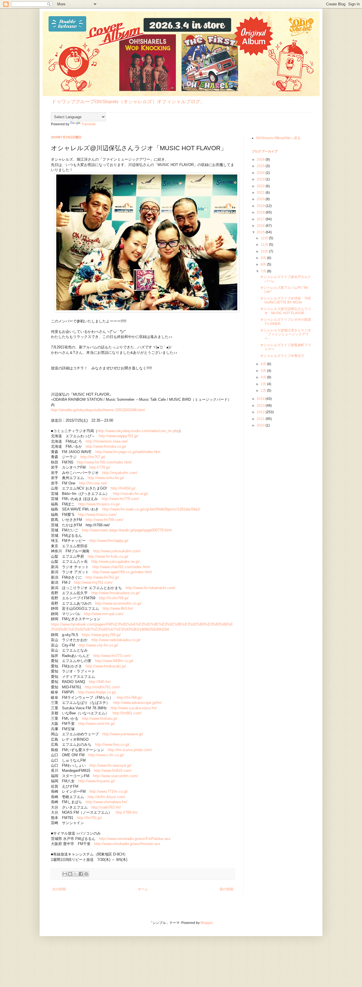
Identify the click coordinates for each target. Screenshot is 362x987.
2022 (261, 186)
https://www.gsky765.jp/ (101, 635)
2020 (261, 199)
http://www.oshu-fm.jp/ (106, 478)
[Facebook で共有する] (81, 874)
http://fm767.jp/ (92, 457)
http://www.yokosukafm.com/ (117, 551)
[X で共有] (75, 874)
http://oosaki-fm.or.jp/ (130, 494)
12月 (265, 238)
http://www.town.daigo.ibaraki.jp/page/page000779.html (127, 530)
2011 (261, 419)
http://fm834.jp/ (123, 488)
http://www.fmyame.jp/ (96, 781)
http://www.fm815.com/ (113, 770)
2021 (261, 193)
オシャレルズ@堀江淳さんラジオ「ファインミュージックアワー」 (285, 334)
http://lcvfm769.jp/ (114, 598)
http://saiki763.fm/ (106, 807)
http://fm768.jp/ (129, 697)
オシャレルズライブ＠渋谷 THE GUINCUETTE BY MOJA (285, 300)
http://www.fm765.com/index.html (104, 462)
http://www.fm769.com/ (104, 520)
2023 (261, 179)
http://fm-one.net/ (93, 483)
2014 (261, 399)
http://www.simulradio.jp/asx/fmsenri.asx (127, 844)
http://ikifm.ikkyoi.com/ (106, 797)
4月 (264, 377)
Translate (88, 124)
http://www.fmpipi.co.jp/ (97, 692)
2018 (261, 212)
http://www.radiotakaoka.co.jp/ (116, 640)
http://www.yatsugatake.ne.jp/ (115, 561)
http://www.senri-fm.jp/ (96, 723)
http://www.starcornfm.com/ (115, 776)
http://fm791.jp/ (89, 818)
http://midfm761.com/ (102, 687)
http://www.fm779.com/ (120, 499)
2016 (261, 226)
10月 (265, 251)
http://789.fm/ (127, 812)
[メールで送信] (65, 874)
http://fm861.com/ (127, 713)
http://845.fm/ (100, 682)
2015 (261, 232)
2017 (261, 219)
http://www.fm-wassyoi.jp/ (110, 765)
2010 (261, 425)
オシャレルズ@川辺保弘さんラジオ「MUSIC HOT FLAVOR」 (285, 311)
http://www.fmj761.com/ (93, 582)
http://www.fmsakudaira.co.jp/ (115, 593)
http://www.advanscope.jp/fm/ (137, 703)
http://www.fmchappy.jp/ (108, 540)
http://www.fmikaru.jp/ (99, 718)
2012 (261, 412)
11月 (265, 245)
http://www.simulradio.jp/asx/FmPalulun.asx (135, 839)
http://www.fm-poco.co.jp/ (99, 504)
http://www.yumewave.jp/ (122, 734)
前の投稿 (226, 889)
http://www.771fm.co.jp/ (108, 791)
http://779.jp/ (99, 467)
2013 (261, 406)
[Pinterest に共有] (86, 874)
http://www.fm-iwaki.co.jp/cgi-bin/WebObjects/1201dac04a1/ (151, 509)
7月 (264, 271)
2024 (261, 173)
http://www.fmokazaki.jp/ (106, 666)
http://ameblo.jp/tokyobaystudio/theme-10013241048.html (98, 410)
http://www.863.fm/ (118, 608)
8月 (264, 264)
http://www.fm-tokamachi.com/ (150, 588)
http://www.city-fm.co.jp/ (98, 645)
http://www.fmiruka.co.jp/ (106, 446)
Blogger (206, 923)
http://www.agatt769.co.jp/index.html (122, 572)
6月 (264, 364)
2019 (261, 206)
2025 (261, 166)
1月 (264, 391)
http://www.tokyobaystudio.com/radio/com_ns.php (138, 431)
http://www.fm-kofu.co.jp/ (108, 556)
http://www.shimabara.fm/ (106, 802)
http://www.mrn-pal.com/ (104, 614)
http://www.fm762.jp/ (102, 577)
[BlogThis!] (70, 874)
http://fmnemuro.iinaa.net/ (107, 441)
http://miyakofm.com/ (119, 473)
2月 (264, 384)
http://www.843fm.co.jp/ (114, 661)
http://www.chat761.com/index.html (121, 567)
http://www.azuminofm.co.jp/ (118, 603)
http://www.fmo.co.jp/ (112, 744)
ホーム (143, 889)
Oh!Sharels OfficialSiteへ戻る (278, 138)
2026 (261, 159)
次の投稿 (59, 889)
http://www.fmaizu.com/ (97, 514)
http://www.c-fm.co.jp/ (106, 755)
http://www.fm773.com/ (112, 656)
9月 (264, 258)
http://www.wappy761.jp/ (118, 436)
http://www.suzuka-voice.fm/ (134, 708)
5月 (264, 371)
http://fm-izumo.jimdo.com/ (130, 750)
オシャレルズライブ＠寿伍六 (282, 356)
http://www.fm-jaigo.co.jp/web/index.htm (127, 452)
